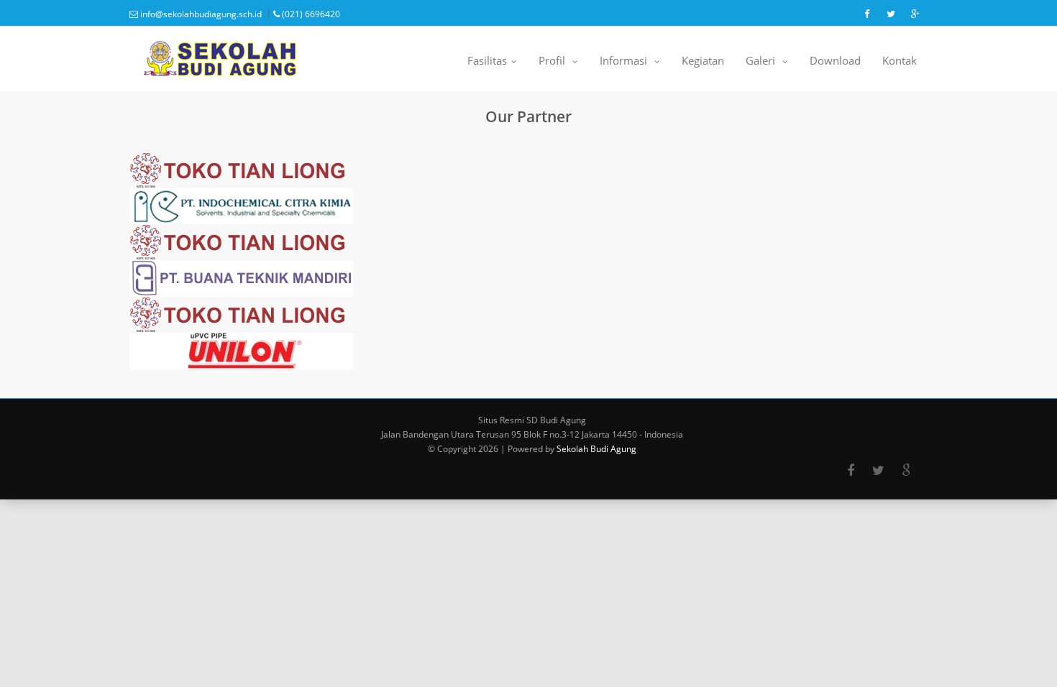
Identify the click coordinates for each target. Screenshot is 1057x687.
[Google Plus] (906, 470)
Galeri (766, 63)
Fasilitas (491, 63)
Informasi (629, 63)
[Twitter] (878, 470)
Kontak (899, 60)
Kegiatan (703, 60)
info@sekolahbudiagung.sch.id (200, 14)
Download (835, 60)
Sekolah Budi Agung (596, 449)
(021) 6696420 (310, 14)
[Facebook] (850, 470)
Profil (558, 63)
